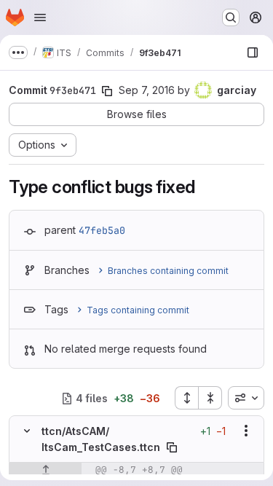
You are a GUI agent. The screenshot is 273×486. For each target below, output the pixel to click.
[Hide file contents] (27, 430)
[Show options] (246, 430)
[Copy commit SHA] (107, 91)
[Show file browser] (252, 52)
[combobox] (246, 397)
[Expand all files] (186, 397)
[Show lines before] (45, 470)
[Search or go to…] (231, 17)
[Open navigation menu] (40, 17)
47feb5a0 (102, 230)
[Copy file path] (172, 447)
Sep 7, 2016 (147, 90)
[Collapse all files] (210, 397)
